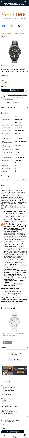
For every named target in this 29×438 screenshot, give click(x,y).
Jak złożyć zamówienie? (8, 421)
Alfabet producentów (7, 399)
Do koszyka (7, 342)
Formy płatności (6, 410)
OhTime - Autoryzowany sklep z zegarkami (10, 33)
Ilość (2, 80)
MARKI (22, 33)
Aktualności (4, 386)
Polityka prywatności (7, 390)
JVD (27, 33)
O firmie (3, 428)
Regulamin (4, 392)
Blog (2, 403)
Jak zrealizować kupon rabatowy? (11, 420)
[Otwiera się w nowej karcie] (3, 26)
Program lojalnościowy (8, 387)
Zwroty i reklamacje (7, 413)
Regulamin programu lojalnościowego (12, 389)
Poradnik (4, 400)
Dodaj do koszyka (13, 90)
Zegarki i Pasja (5, 401)
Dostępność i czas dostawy (9, 411)
